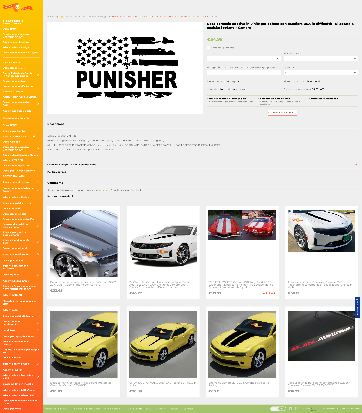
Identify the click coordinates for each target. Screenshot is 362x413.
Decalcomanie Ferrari (15, 214)
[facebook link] (290, 408)
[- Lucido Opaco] (321, 58)
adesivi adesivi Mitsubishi (18, 395)
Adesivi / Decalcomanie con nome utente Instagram (19, 287)
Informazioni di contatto (57, 408)
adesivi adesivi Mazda (16, 363)
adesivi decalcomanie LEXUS (16, 343)
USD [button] (274, 409)
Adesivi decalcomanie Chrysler (21, 155)
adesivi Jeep (10, 310)
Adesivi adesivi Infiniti (16, 281)
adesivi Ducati (11, 208)
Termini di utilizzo (133, 408)
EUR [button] (282, 409)
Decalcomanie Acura (15, 81)
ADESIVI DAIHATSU (14, 176)
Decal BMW (10, 29)
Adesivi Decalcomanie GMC (16, 241)
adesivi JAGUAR (12, 295)
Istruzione (175, 408)
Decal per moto (12, 408)
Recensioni (160, 408)
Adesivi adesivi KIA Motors (19, 316)
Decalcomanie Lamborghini (11, 322)
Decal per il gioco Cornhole (19, 170)
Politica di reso (56, 172)
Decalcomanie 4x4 (14, 68)
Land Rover (9, 330)
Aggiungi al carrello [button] (282, 112)
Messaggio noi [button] (357, 307)
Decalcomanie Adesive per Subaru (19, 189)
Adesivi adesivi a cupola (17, 203)
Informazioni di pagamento (86, 408)
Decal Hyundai (11, 274)
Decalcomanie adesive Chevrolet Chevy (16, 35)
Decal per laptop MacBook (18, 336)
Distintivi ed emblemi (16, 118)
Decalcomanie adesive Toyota (20, 52)
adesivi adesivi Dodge (16, 47)
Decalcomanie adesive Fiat (19, 219)
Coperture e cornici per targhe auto (21, 351)
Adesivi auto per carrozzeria (19, 136)
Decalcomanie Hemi (15, 248)
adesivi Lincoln (12, 357)
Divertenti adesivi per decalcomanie (16, 225)
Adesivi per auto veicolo (17, 111)
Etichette (188, 408)
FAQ (148, 408)
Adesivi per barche (14, 131)
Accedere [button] (104, 190)
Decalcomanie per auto (16, 165)
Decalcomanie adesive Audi (16, 103)
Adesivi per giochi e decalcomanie (14, 233)
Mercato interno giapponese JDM (19, 302)
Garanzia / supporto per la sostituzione (71, 164)
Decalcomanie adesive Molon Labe (20, 402)
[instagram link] (296, 408)
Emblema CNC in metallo (18, 384)
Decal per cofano (13, 260)
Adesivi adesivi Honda (16, 254)
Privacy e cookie (112, 408)
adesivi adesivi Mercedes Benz (18, 376)
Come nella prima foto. (223, 47)
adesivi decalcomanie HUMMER (16, 267)
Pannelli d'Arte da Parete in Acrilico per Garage (18, 74)
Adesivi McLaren (12, 370)
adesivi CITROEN (13, 160)
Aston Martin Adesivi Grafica (20, 96)
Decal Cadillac (11, 141)
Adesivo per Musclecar (16, 42)
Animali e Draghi (13, 91)
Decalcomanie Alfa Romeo (18, 86)
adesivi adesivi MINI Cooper (19, 390)
